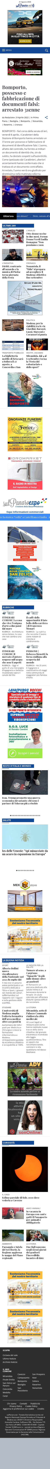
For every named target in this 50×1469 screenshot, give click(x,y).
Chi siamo (11, 1403)
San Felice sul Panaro (9, 1384)
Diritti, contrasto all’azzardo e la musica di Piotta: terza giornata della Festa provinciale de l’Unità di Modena (12, 272)
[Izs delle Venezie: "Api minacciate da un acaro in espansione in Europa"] (25, 836)
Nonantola (37, 121)
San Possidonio (23, 1389)
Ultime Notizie (9, 1358)
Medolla (6, 1392)
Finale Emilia (9, 1379)
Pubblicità (35, 1403)
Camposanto (23, 1377)
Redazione (10, 117)
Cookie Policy (31, 1406)
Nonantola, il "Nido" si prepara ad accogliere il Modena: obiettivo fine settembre (36, 272)
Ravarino (8, 124)
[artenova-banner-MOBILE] (25, 1343)
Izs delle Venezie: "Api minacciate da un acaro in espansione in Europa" (25, 852)
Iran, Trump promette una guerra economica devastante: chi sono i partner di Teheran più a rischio (21, 800)
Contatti (23, 1403)
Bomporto (25, 121)
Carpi (5, 1396)
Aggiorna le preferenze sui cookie (18, 1408)
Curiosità (9, 1142)
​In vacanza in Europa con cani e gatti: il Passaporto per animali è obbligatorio (36, 1217)
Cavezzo (21, 1374)
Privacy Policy (16, 1406)
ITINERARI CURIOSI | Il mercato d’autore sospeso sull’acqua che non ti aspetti (12, 657)
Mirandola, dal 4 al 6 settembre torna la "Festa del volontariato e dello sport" (36, 361)
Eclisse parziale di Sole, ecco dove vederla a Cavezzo (20, 1199)
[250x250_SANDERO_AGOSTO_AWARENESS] (25, 43)
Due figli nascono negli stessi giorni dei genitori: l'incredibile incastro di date (36, 1252)
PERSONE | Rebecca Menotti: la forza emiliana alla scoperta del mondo (37, 657)
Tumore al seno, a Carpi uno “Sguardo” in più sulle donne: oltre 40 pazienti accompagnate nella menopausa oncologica (36, 976)
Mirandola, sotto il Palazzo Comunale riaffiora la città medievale (36, 1014)
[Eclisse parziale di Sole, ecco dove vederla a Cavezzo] (25, 1169)
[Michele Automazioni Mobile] (25, 66)
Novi (34, 1377)
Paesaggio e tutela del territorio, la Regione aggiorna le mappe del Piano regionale (12, 1252)
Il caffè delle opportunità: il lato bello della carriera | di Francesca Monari (37, 623)
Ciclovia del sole (10, 1355)
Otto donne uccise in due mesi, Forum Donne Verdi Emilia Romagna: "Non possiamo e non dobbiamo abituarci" (37, 239)
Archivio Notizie (10, 1362)
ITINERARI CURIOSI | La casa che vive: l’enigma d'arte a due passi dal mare (12, 623)
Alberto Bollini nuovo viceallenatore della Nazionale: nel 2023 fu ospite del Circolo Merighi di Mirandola (13, 974)
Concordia (7, 1389)
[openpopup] (46, 50)
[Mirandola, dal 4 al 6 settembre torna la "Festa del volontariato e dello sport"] (37, 344)
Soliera (35, 1381)
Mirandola (7, 1376)
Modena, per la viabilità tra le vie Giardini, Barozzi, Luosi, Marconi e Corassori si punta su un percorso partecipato (36, 329)
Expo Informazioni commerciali (25, 511)
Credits (41, 1408)
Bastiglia (14, 121)
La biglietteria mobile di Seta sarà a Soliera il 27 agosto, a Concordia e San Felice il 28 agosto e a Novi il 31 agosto (13, 361)
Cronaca (18, 124)
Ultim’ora (8, 216)
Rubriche (8, 607)
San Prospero (38, 1374)
